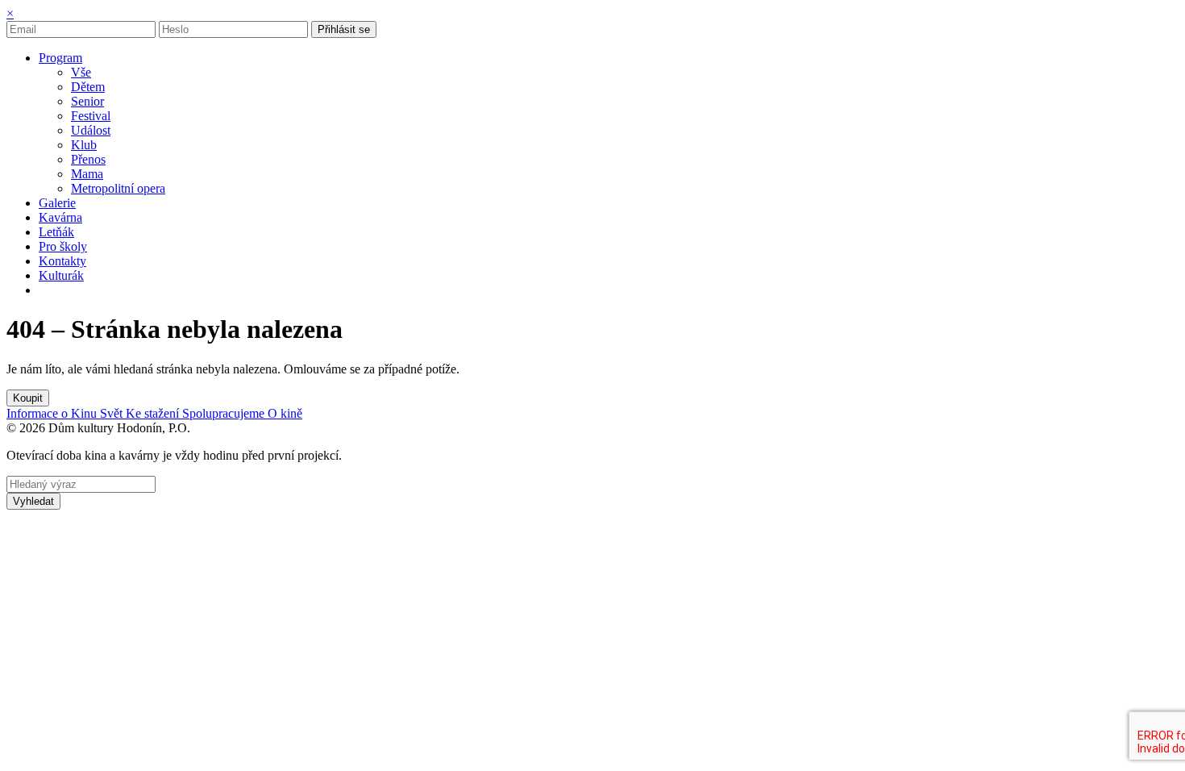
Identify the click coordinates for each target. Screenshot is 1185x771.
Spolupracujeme (225, 413)
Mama (87, 174)
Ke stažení (154, 413)
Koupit (28, 398)
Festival (90, 116)
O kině (285, 413)
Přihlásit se (344, 29)
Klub (84, 145)
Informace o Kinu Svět (66, 413)
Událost (90, 130)
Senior (87, 101)
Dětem (88, 87)
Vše (81, 72)
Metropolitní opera (118, 188)
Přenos (88, 159)
